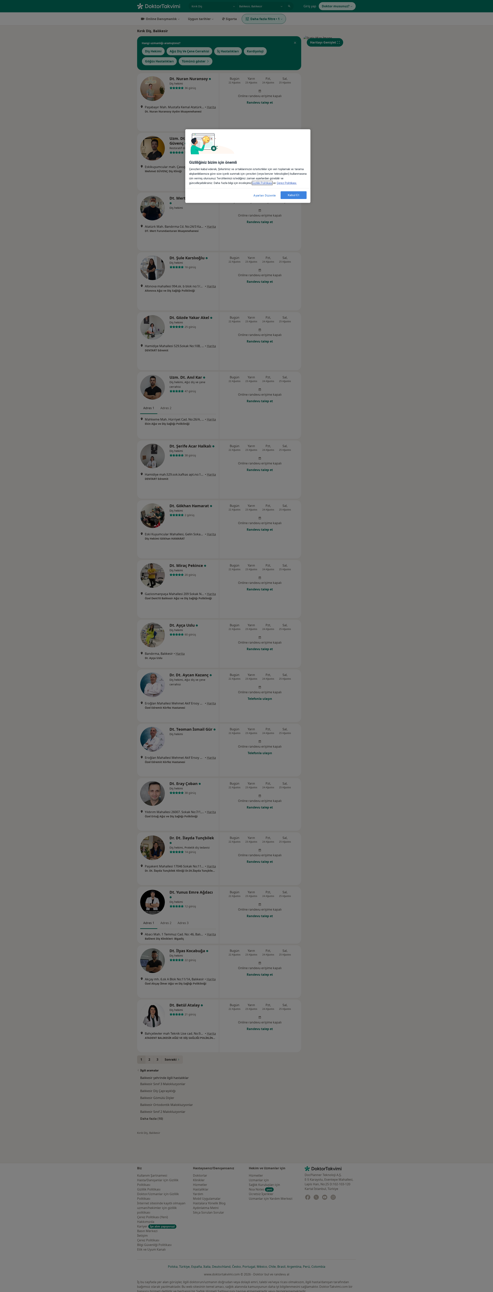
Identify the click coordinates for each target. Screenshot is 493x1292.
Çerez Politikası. (287, 183)
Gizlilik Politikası (262, 183)
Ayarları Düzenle (264, 195)
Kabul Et (293, 195)
